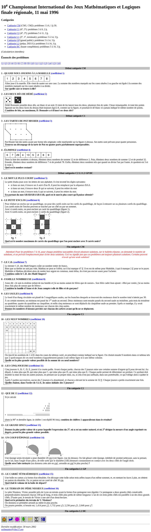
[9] (28, 63)
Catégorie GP (13, 40)
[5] (15, 63)
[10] (32, 63)
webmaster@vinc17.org (12, 529)
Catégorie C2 (13, 33)
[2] (5, 63)
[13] (45, 63)
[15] (54, 63)
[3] (9, 63)
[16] (59, 63)
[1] (2, 63)
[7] (22, 63)
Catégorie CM (13, 25)
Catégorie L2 (13, 43)
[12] (41, 63)
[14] (50, 63)
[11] (36, 63)
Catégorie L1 (13, 37)
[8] (25, 63)
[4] (12, 63)
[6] (18, 63)
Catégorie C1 (13, 29)
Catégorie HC (13, 46)
